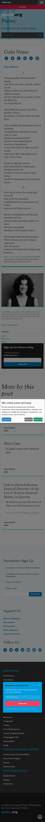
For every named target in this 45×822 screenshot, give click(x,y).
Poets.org (6, 2)
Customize (6, 419)
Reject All (28, 419)
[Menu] (41, 2)
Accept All (38, 419)
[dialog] (22, 411)
